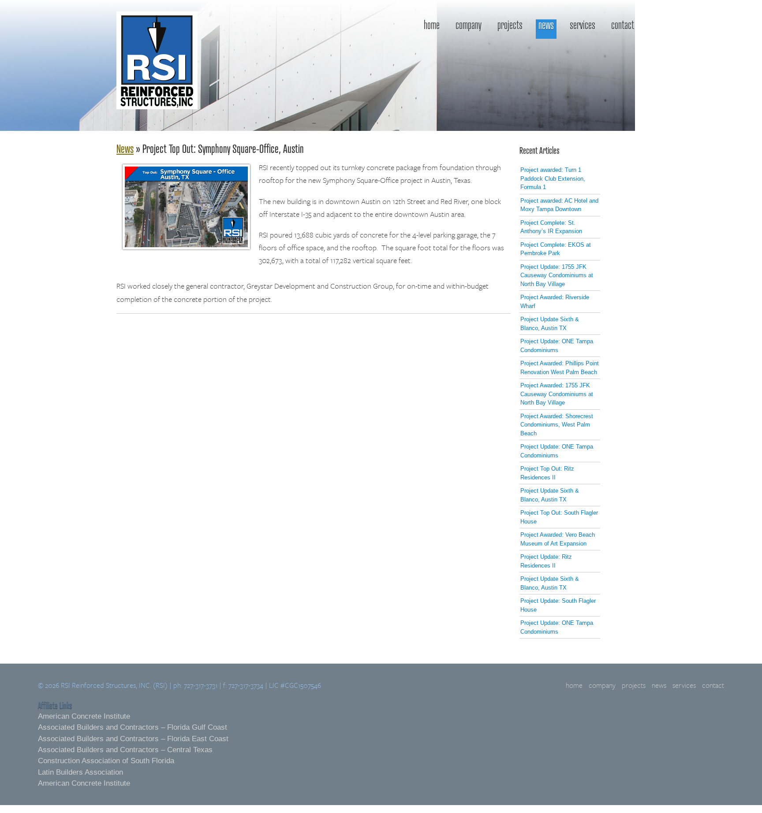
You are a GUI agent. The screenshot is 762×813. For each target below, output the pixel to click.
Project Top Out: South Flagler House (559, 517)
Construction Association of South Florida (106, 761)
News (125, 148)
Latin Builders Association (80, 772)
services (582, 25)
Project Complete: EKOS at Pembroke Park (555, 249)
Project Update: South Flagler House (558, 605)
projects (510, 25)
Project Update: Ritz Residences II (546, 561)
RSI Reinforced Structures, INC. (157, 62)
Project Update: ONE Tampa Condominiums (556, 345)
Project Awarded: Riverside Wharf (554, 301)
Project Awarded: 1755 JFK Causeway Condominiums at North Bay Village (556, 394)
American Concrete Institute (84, 716)
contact (622, 25)
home (432, 25)
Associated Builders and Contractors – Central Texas (125, 750)
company (469, 25)
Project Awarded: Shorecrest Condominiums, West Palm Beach (556, 425)
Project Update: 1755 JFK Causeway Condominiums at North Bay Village (556, 275)
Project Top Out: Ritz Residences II (547, 473)
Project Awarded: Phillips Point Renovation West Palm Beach (559, 367)
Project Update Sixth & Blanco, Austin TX (549, 323)
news (546, 25)
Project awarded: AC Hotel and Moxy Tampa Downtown (559, 205)
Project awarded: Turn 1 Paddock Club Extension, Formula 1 (552, 178)
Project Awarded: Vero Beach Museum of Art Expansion (557, 539)
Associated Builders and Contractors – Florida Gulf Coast (132, 727)
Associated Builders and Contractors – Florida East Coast (133, 739)
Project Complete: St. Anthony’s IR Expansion (551, 227)
